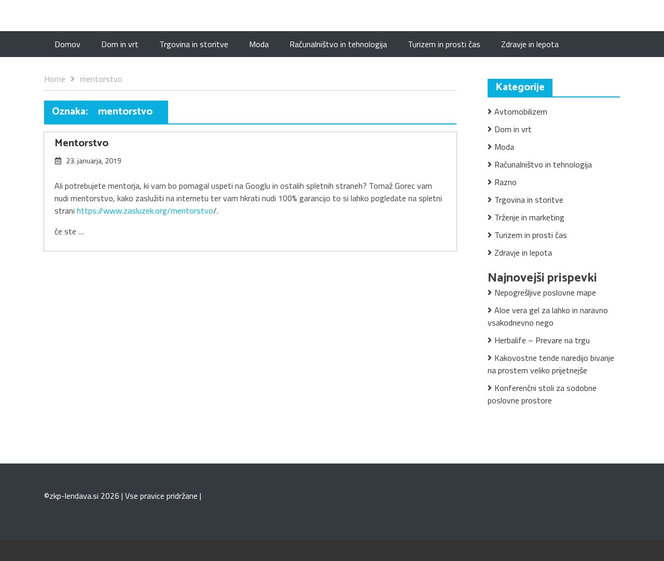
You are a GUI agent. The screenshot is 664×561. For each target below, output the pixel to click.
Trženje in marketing (529, 217)
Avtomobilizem (520, 111)
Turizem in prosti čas (444, 44)
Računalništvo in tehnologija (338, 44)
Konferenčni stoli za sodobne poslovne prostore (542, 394)
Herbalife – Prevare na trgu (542, 340)
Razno (505, 182)
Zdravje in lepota (530, 44)
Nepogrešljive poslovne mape (545, 292)
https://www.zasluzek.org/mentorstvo (145, 210)
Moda (259, 44)
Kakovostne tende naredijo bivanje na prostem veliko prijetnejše (551, 364)
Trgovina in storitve (193, 44)
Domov (67, 44)
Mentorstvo (81, 143)
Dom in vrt (120, 44)
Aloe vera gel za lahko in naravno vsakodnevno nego (548, 316)
